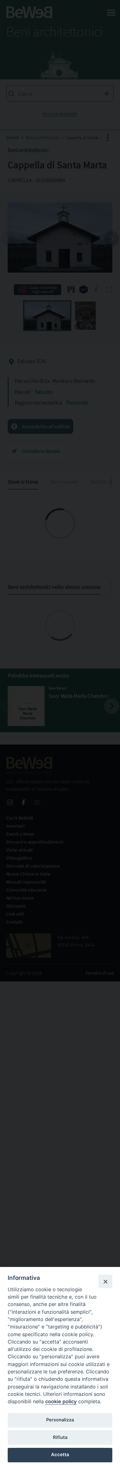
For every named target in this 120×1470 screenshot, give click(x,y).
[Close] (105, 1281)
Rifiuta (60, 1437)
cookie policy (61, 1401)
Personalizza (60, 1420)
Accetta (60, 1454)
